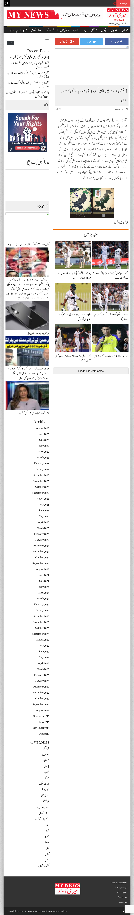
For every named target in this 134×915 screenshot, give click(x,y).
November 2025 (41, 481)
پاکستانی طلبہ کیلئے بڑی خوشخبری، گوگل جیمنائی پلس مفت (92, 4)
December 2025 (41, 475)
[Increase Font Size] (59, 109)
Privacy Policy (121, 887)
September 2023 (40, 634)
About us (123, 902)
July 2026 (44, 434)
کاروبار (75, 30)
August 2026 (42, 428)
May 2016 (44, 722)
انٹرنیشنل (94, 30)
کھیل (116, 222)
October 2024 (42, 557)
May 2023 (44, 657)
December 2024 (41, 545)
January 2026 (42, 469)
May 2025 (44, 516)
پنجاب (46, 772)
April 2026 (43, 451)
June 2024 (44, 581)
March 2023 (43, 669)
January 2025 (42, 540)
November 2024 (41, 551)
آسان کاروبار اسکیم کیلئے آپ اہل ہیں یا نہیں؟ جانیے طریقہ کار (28, 244)
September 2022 (40, 704)
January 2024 (42, 610)
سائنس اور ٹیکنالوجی (42, 819)
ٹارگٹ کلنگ (50, 30)
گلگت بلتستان (43, 866)
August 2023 (42, 640)
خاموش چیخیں (64, 30)
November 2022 (41, 692)
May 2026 (44, 446)
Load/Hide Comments (91, 370)
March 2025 (43, 528)
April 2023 (43, 663)
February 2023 (41, 675)
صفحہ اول (125, 30)
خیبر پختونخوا (46, 801)
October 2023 (42, 628)
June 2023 (44, 651)
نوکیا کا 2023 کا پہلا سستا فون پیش (38, 333)
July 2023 (44, 645)
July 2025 (44, 504)
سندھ (47, 825)
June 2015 (44, 734)
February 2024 (41, 604)
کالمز (47, 848)
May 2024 (44, 587)
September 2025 (40, 493)
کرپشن (24, 30)
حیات (84, 30)
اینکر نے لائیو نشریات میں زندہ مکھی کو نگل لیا (33, 413)
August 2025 (42, 498)
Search (47, 39)
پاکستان (103, 30)
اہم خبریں (113, 30)
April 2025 (43, 522)
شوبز (47, 831)
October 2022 (42, 698)
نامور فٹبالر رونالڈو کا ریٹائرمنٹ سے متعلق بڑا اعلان (111, 356)
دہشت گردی (36, 30)
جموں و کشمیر (45, 789)
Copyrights (122, 892)
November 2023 (41, 622)
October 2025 (42, 487)
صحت (46, 836)
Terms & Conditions (118, 883)
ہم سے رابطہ (13, 30)
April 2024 (43, 592)
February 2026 (41, 463)
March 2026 (43, 457)
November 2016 (41, 716)
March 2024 (43, 598)
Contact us (122, 897)
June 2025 (44, 510)
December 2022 (41, 687)
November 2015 (41, 728)
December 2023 (41, 616)
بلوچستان (46, 760)
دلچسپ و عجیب (43, 807)
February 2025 (41, 534)
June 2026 (44, 440)
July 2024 (44, 575)
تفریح (47, 778)
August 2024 (42, 569)
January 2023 (42, 681)
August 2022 (42, 710)
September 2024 (40, 563)
